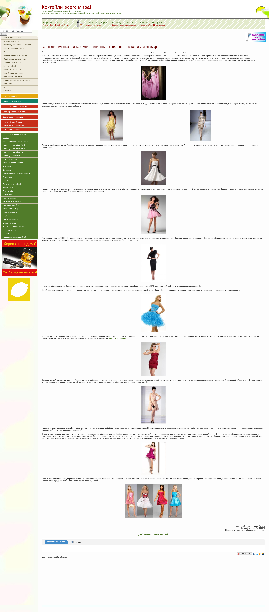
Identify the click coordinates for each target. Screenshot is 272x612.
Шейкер (6, 181)
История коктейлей (11, 41)
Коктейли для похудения (13, 73)
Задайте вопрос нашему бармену (124, 25)
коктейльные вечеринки (208, 52)
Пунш (5, 87)
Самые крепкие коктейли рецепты (17, 173)
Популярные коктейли (12, 101)
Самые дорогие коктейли (13, 117)
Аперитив (7, 166)
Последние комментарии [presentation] (56, 542)
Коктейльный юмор (10, 209)
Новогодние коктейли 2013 (14, 149)
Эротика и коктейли (11, 205)
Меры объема (8, 188)
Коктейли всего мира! (12, 38)
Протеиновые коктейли (12, 77)
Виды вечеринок (9, 198)
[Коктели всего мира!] (17, 28)
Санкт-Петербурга (56, 25)
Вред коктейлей (9, 66)
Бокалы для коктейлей (12, 184)
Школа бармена (159, 25)
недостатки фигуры (117, 338)
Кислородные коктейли (12, 70)
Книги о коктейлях (10, 230)
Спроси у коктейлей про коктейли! (17, 80)
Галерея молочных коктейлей (15, 55)
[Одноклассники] (260, 554)
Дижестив (7, 170)
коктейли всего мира (93, 25)
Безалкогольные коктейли (13, 48)
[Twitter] (257, 554)
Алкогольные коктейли (12, 63)
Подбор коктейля (145, 25)
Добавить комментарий (153, 534)
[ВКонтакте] (254, 554)
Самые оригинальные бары (14, 126)
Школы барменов (10, 195)
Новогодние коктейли (11, 156)
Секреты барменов (10, 219)
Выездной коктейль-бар (12, 122)
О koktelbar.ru (8, 234)
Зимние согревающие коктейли (15, 142)
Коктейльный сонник (11, 129)
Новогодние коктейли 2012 (14, 152)
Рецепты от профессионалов (15, 107)
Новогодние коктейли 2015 (14, 145)
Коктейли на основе (11, 96)
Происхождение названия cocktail (17, 45)
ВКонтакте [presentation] (77, 542)
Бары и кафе (8, 191)
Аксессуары (7, 177)
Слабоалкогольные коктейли (15, 59)
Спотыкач (7, 91)
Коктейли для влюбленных (13, 163)
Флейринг (7, 138)
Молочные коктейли (11, 52)
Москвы (46, 25)
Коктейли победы (10, 159)
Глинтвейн (7, 84)
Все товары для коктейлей (13, 227)
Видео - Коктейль (10, 212)
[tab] (56, 542)
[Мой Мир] (263, 554)
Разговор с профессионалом (14, 112)
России (66, 25)
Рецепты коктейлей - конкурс (14, 135)
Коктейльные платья (12, 202)
